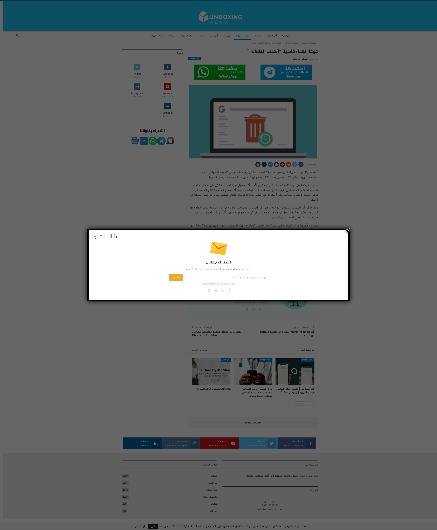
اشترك (176, 278)
